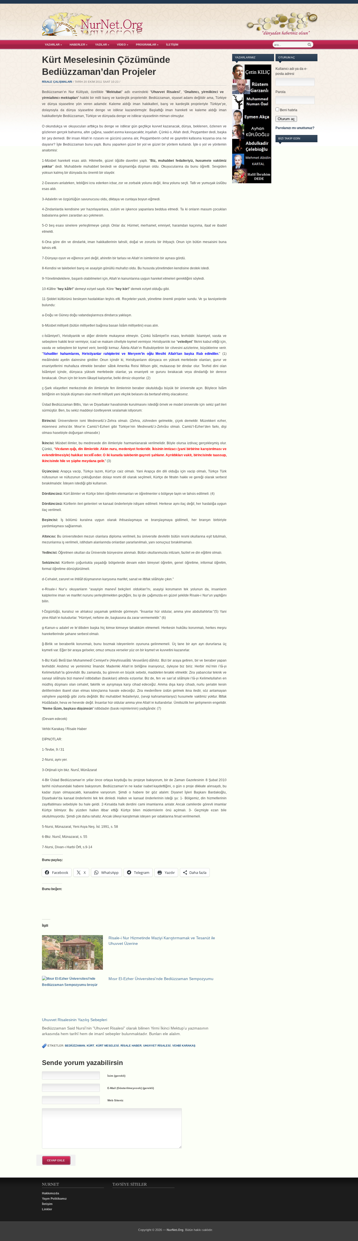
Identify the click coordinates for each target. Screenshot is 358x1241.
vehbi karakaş (184, 1045)
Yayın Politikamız (54, 1198)
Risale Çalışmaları (57, 81)
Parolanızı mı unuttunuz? (294, 128)
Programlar (147, 44)
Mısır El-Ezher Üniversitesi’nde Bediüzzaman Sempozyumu (161, 978)
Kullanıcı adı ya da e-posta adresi (291, 71)
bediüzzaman (75, 1045)
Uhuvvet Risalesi (157, 1045)
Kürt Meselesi (107, 1045)
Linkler (47, 1209)
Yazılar (102, 44)
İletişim (172, 44)
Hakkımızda (50, 1193)
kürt (90, 1045)
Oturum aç (286, 119)
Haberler (79, 44)
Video (122, 44)
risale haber (131, 1045)
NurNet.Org (175, 1230)
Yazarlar (53, 44)
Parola (280, 92)
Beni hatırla (288, 110)
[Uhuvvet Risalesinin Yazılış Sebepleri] (137, 1026)
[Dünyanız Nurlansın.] (179, 34)
